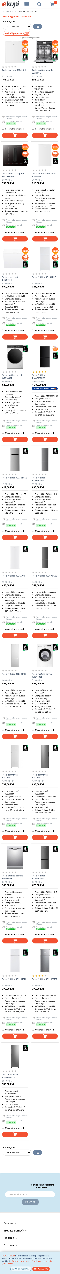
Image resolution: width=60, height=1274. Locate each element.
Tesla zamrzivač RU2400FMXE (10, 1076)
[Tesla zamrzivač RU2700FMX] (45, 756)
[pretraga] (39, 4)
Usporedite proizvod (14, 128)
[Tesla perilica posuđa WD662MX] (15, 857)
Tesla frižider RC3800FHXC (38, 479)
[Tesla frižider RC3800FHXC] (45, 459)
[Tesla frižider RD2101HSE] (15, 459)
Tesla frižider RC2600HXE (44, 575)
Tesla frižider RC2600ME (14, 674)
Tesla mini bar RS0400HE (14, 70)
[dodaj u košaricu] (15, 135)
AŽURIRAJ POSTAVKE (21, 1269)
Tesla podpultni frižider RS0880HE (43, 175)
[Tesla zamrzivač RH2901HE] (15, 258)
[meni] (26, 4)
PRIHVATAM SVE (41, 1269)
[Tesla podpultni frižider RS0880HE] (45, 155)
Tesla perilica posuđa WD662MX (12, 877)
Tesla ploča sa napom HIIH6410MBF (13, 175)
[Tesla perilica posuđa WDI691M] (44, 51)
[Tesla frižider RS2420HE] (15, 557)
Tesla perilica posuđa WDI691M (42, 71)
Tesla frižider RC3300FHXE (38, 877)
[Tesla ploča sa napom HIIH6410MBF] (15, 155)
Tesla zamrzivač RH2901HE (10, 278)
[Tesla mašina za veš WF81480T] (15, 357)
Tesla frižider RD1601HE (44, 277)
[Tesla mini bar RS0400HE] (14, 51)
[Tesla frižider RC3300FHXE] (45, 857)
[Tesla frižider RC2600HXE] (45, 557)
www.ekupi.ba (9, 1255)
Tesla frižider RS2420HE (13, 575)
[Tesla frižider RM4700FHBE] (45, 357)
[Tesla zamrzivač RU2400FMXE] (15, 1056)
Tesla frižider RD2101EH (14, 979)
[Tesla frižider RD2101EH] (15, 960)
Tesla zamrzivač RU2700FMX (40, 776)
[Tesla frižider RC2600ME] (15, 655)
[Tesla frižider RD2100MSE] (45, 960)
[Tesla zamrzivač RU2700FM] (15, 756)
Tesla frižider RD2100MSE (44, 979)
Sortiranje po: (9, 21)
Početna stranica (9, 11)
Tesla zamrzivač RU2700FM (10, 776)
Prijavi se (30, 1202)
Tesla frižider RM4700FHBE (38, 376)
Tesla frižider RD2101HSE (14, 477)
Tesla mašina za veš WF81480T (12, 376)
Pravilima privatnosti (21, 1261)
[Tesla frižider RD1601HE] (45, 258)
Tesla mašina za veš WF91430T (42, 675)
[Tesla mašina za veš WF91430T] (45, 655)
